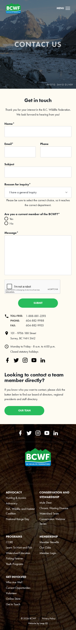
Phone (44, 144)
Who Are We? (14, 582)
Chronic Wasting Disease (53, 508)
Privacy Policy (48, 618)
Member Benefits (49, 542)
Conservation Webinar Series (52, 521)
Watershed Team (49, 513)
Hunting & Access (16, 498)
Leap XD (44, 623)
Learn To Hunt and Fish (19, 547)
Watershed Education (18, 553)
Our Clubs (45, 547)
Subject (9, 164)
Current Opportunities (18, 588)
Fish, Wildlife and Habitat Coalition (20, 511)
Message (11, 233)
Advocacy (11, 503)
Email (8, 144)
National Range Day (17, 519)
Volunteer (11, 593)
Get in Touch (13, 604)
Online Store (13, 599)
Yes (11, 219)
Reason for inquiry (17, 184)
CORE (9, 542)
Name (9, 124)
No (11, 223)
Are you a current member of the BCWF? (32, 214)
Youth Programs (14, 564)
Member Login (47, 553)
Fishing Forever (14, 558)
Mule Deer (45, 503)
